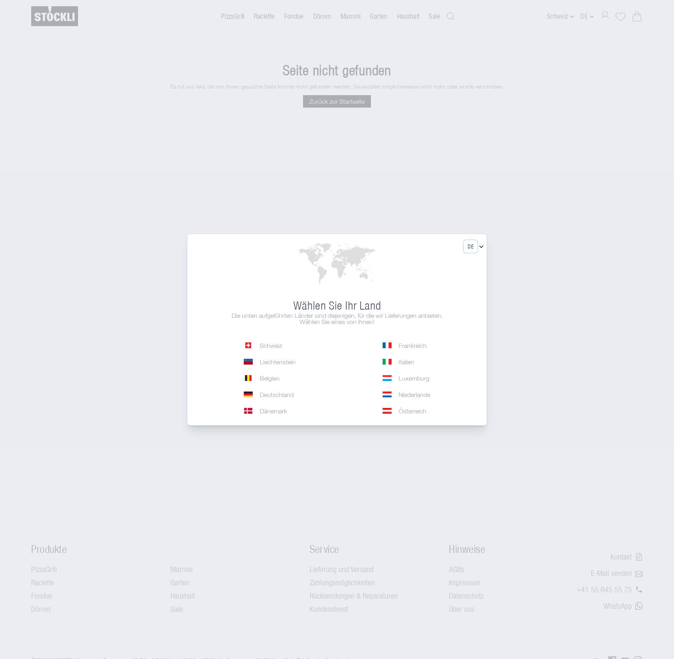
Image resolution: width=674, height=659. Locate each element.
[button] (470, 246)
